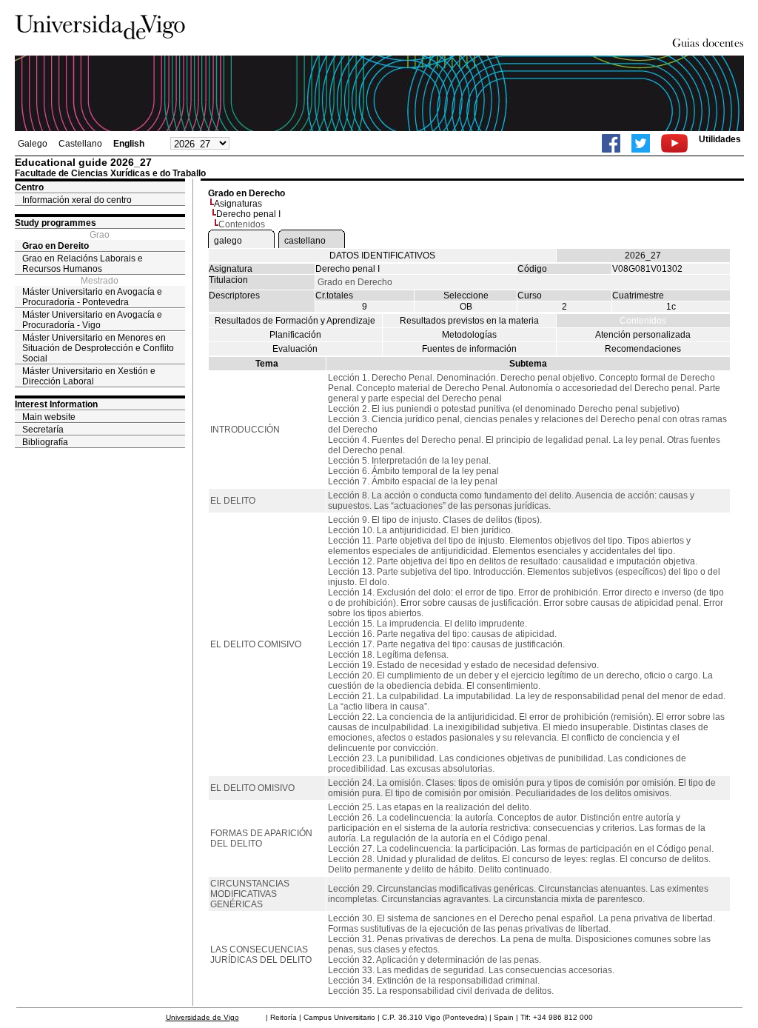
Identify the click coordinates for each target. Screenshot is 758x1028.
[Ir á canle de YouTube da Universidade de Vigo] (674, 143)
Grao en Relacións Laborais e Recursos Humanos (82, 263)
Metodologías (469, 335)
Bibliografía (45, 442)
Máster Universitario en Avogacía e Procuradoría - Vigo (92, 320)
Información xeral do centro (77, 200)
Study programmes (55, 223)
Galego (32, 143)
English (128, 143)
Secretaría (43, 429)
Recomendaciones (643, 349)
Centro (29, 187)
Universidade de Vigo (202, 1017)
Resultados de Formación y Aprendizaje (295, 321)
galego (228, 241)
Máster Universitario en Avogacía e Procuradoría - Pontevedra (92, 297)
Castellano (80, 143)
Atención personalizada (643, 335)
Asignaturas (238, 203)
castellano (305, 241)
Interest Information (56, 404)
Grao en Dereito (55, 246)
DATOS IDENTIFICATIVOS (382, 255)
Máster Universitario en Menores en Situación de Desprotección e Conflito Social (98, 348)
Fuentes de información (469, 349)
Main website (49, 417)
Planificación (295, 335)
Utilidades (720, 139)
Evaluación (295, 349)
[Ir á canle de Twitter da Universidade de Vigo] (640, 143)
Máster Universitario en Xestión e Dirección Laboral (88, 376)
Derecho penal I (248, 214)
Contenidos (643, 321)
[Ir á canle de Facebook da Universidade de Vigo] (611, 143)
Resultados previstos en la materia (469, 321)
